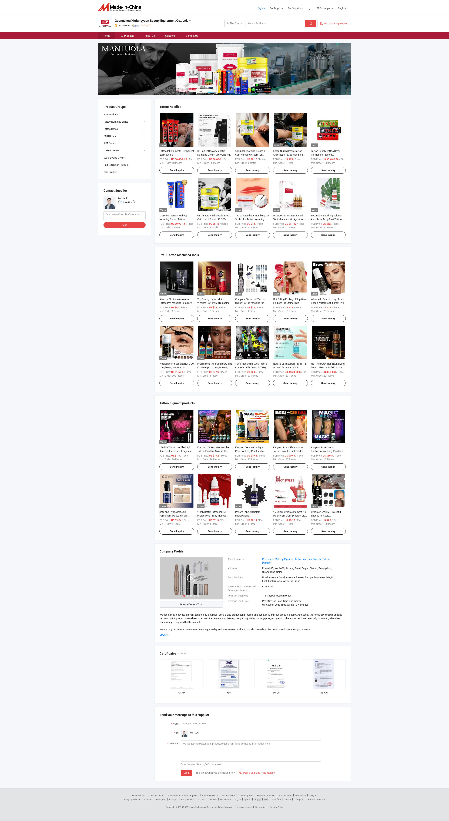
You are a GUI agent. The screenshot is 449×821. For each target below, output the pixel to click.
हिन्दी (266, 799)
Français (173, 799)
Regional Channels (266, 795)
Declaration (260, 807)
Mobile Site (300, 795)
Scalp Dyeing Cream (114, 157)
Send (186, 772)
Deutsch (213, 799)
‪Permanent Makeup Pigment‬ (277, 559)
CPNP (181, 692)
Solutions (170, 35)
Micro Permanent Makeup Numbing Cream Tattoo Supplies (173, 219)
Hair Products (111, 114)
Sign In (262, 8)
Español (148, 799)
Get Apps (324, 8)
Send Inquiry (177, 170)
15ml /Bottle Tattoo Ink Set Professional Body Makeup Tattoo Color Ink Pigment (211, 515)
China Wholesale (210, 795)
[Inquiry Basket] (310, 8)
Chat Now (128, 202)
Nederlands (225, 799)
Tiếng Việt (299, 799)
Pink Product (110, 172)
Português (161, 799)
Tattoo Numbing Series (115, 121)
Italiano (201, 799)
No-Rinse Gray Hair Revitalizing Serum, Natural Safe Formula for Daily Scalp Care (328, 367)
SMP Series (109, 143)
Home (106, 35)
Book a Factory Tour (191, 604)
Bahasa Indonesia (316, 799)
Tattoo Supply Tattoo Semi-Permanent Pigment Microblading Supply (325, 154)
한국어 (247, 799)
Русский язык (187, 799)
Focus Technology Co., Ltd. (202, 807)
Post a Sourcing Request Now (257, 772)
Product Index (285, 795)
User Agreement (244, 807)
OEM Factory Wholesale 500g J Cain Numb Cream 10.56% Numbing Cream (214, 219)
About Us (150, 35)
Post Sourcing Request (336, 23)
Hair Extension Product (116, 164)
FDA (229, 692)
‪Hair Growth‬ (314, 559)
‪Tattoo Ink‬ (300, 559)
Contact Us (192, 35)
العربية (238, 799)
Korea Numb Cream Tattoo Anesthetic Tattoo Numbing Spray (288, 154)
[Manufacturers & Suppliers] (120, 7)
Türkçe (287, 799)
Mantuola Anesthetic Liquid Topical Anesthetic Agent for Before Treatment (288, 219)
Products (129, 35)
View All (164, 634)
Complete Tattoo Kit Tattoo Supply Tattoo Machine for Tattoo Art (249, 302)
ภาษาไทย (276, 799)
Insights (313, 795)
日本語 (257, 799)
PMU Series (109, 136)
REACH (324, 692)
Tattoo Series (110, 128)
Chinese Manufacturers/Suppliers (183, 795)
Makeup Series (111, 150)
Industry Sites (247, 795)
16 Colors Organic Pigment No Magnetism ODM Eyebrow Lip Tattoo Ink (289, 515)
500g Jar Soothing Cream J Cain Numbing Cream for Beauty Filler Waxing (250, 154)
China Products (156, 795)
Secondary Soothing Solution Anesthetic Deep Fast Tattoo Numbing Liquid (326, 219)
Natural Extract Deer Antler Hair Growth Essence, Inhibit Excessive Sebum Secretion (290, 367)
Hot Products (138, 795)
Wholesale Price (229, 795)
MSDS (276, 692)
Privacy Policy (276, 807)
